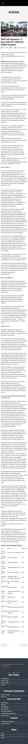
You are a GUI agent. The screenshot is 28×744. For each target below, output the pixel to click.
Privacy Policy (5, 668)
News (12, 47)
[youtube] (13, 673)
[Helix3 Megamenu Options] (3, 3)
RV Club (3, 685)
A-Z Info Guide (5, 707)
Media (2, 735)
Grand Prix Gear (5, 715)
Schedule (3, 705)
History (3, 737)
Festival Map (4, 702)
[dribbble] (19, 673)
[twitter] (11, 673)
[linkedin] (16, 673)
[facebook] (8, 673)
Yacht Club (3, 697)
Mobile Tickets (5, 683)
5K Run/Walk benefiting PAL (8, 713)
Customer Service (5, 723)
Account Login (4, 680)
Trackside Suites (5, 694)
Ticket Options (5, 678)
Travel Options (4, 709)
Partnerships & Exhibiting (7, 721)
